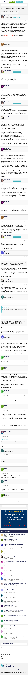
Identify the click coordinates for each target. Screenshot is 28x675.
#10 (26, 221)
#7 (26, 153)
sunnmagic (6, 557)
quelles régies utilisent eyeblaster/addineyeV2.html (14, 573)
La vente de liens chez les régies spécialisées (13, 610)
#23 (26, 485)
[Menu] (1, 1)
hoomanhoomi (6, 601)
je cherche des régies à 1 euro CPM (11, 600)
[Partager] (25, 21)
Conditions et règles (4, 652)
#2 (26, 48)
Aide (1, 656)
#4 (26, 90)
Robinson (5, 627)
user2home (6, 632)
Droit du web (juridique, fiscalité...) (14, 585)
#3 (26, 75)
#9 (26, 206)
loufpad (5, 547)
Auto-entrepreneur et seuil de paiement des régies (14, 636)
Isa (4, 535)
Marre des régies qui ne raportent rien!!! (12, 620)
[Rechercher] (26, 1)
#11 (26, 240)
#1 (26, 20)
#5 (26, 106)
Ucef (4, 540)
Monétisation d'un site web (10, 540)
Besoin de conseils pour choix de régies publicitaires (15, 615)
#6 (26, 121)
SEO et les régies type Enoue (10, 567)
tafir (4, 611)
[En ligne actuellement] (3, 18)
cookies (16, 11)
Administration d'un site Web (12, 552)
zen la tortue (6, 574)
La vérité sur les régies (8, 605)
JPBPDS (5, 579)
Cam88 (5, 637)
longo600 (5, 563)
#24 (26, 499)
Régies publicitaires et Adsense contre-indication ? (14, 578)
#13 (26, 284)
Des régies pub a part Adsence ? (10, 539)
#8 (26, 184)
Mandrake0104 (6, 616)
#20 (26, 436)
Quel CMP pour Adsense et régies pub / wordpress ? (15, 534)
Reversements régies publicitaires (11, 625)
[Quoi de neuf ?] (24, 1)
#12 (26, 256)
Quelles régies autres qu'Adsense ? (11, 594)
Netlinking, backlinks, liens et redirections (12, 611)
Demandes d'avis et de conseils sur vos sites (15, 579)
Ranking (5, 621)
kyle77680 (5, 585)
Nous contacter (3, 650)
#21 (26, 454)
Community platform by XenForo (11, 672)
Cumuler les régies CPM (9, 631)
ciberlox (5, 606)
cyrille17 (5, 552)
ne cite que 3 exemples (9, 35)
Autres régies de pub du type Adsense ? (12, 556)
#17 (26, 372)
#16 (26, 361)
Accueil (2, 658)
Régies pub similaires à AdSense (10, 551)
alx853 (5, 596)
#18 (26, 395)
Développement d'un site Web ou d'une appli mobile (16, 547)
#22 (26, 473)
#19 (26, 410)
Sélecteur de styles (4, 647)
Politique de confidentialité (5, 654)
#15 (26, 340)
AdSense (6, 535)
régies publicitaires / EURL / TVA (10, 589)
